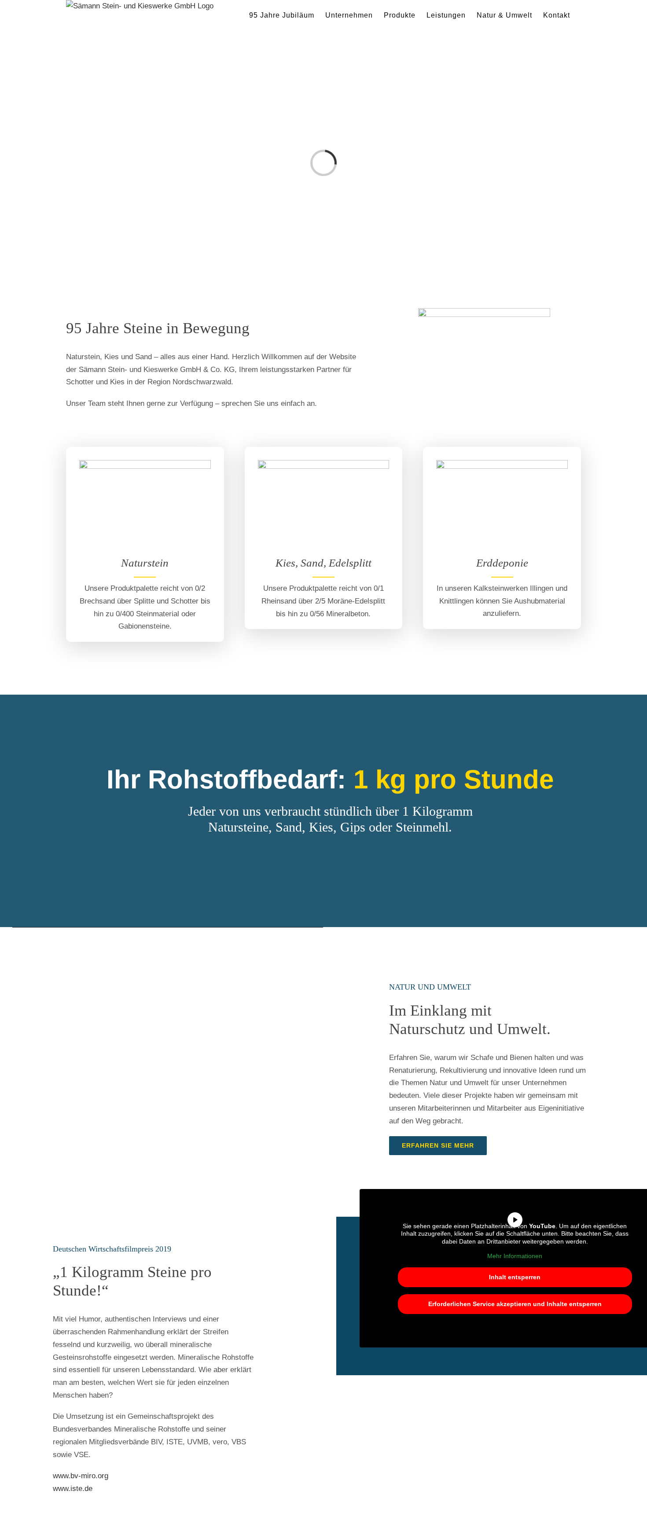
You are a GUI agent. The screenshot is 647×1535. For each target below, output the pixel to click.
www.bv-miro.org (80, 1476)
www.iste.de (72, 1488)
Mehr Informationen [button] (514, 1255)
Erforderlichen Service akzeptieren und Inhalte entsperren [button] (515, 1303)
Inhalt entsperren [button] (514, 1277)
